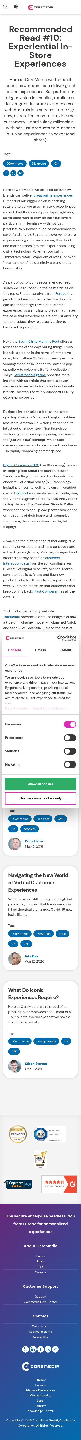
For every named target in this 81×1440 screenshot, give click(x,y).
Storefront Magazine (30, 375)
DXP (26, 944)
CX (56, 163)
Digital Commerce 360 (21, 465)
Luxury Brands (46, 1041)
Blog (40, 1267)
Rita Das (31, 956)
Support (40, 1296)
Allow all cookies (40, 784)
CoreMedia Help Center (40, 1302)
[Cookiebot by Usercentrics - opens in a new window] (57, 638)
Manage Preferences (40, 1390)
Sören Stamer (36, 1063)
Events (40, 1256)
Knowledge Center (40, 1411)
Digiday (20, 493)
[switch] (70, 737)
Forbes (60, 293)
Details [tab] (40, 650)
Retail (62, 934)
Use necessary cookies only (41, 798)
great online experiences (53, 195)
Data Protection (17, 708)
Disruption (39, 163)
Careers (40, 1272)
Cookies (40, 1385)
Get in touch (40, 1326)
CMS (61, 819)
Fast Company (46, 591)
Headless (43, 819)
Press (40, 1261)
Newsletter (40, 1337)
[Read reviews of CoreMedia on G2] (59, 1184)
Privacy (40, 1380)
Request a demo (40, 1332)
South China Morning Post (38, 341)
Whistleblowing (40, 1395)
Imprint (62, 708)
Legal (40, 1401)
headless (30, 829)
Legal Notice (43, 708)
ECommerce (14, 163)
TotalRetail (11, 617)
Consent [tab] (14, 650)
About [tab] (66, 650)
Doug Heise (34, 841)
